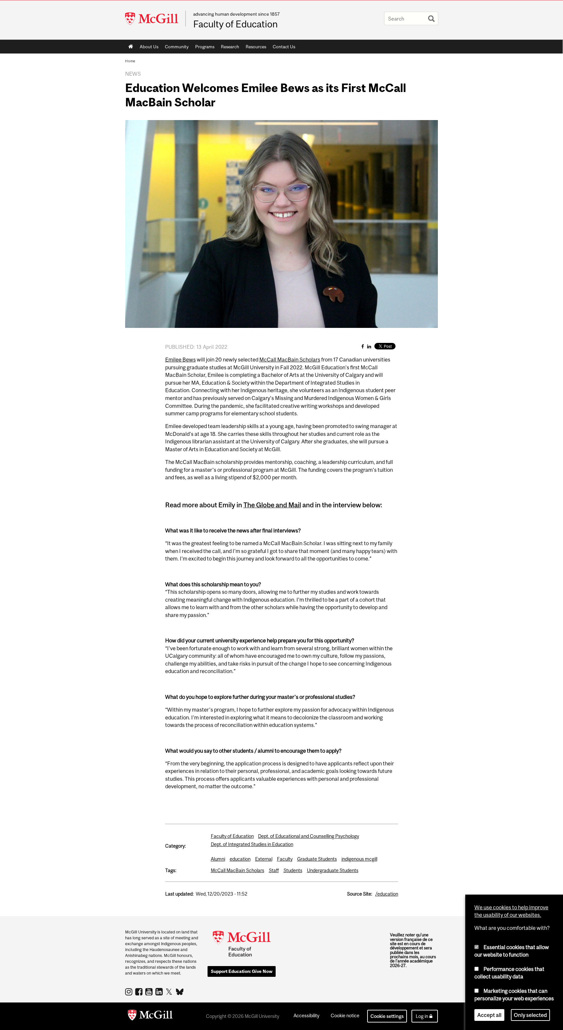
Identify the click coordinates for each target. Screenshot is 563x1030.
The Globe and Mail (272, 505)
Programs (203, 48)
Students (292, 870)
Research (228, 48)
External (263, 859)
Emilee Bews (180, 359)
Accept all (489, 1015)
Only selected (530, 1015)
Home (131, 47)
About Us (147, 48)
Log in (422, 1016)
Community (175, 48)
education (240, 859)
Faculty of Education (235, 24)
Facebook (139, 991)
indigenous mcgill (359, 859)
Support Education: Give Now (241, 971)
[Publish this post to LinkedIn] (369, 346)
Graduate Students (317, 859)
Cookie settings (387, 1016)
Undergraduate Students (332, 870)
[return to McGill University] (150, 1016)
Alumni (218, 859)
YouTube (149, 991)
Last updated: (179, 894)
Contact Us (284, 46)
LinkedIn (159, 991)
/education (386, 894)
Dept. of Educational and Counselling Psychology (308, 836)
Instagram (129, 991)
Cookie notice (345, 1015)
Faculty (285, 859)
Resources (254, 48)
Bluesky (180, 991)
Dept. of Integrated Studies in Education (252, 844)
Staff (274, 870)
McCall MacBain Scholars (289, 359)
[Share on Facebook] (362, 346)
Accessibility (306, 1015)
